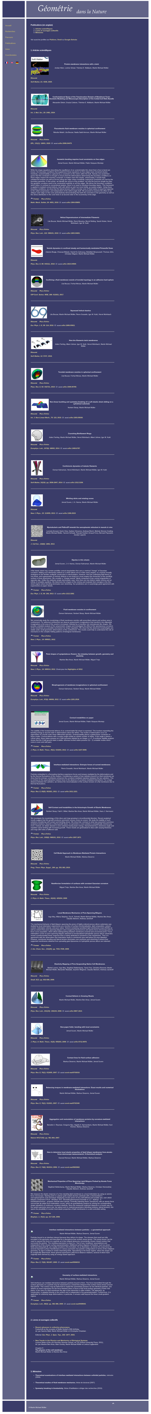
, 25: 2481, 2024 (43, 112)
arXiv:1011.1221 (71, 791)
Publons (53, 40)
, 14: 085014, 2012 (43, 669)
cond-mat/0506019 (72, 1262)
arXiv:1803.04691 (73, 233)
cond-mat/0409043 (78, 1304)
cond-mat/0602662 (72, 1167)
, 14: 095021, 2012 (43, 639)
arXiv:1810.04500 (69, 264)
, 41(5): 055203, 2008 (48, 1042)
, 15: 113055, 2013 (43, 513)
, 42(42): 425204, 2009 (49, 898)
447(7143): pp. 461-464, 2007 (45, 1138)
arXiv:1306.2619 (69, 513)
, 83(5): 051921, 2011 (44, 791)
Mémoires (39, 32)
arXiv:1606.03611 (68, 325)
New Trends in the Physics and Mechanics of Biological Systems (61, 1340)
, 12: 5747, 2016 (41, 356)
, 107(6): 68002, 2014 (45, 448)
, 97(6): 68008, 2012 (45, 699)
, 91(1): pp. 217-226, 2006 (45, 1217)
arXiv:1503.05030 (76, 417)
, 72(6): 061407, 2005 (44, 1262)
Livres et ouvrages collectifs (46, 31)
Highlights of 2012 (75, 669)
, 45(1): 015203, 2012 (48, 750)
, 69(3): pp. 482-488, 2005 (47, 1304)
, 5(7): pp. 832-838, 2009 (42, 980)
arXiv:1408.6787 (73, 448)
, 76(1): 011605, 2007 (44, 1072)
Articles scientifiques (43, 29)
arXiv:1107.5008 (80, 750)
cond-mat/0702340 (72, 1103)
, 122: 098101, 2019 (44, 233)
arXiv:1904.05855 (73, 202)
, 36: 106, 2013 (42, 594)
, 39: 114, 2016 (42, 325)
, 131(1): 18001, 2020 (40, 143)
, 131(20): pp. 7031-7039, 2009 (50, 949)
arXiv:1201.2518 (72, 699)
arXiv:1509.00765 (69, 387)
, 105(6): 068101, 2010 (46, 837)
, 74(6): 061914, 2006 (44, 1167)
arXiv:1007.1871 (74, 837)
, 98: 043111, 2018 (43, 264)
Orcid (59, 40)
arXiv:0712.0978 (80, 1042)
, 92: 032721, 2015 (43, 387)
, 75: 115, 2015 (46, 417)
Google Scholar (71, 40)
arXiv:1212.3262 (67, 594)
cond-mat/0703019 (72, 1072)
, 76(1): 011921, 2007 (44, 1103)
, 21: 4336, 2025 (41, 82)
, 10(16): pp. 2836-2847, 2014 (46, 482)
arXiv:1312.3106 (76, 482)
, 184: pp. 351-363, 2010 (50, 867)
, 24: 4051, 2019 (44, 202)
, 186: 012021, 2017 (47, 295)
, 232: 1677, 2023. (58, 1335)
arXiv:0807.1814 (75, 1011)
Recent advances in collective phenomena (52, 1327)
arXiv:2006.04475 (65, 143)
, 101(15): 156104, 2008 (46, 1011)
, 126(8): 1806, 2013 (43, 544)
